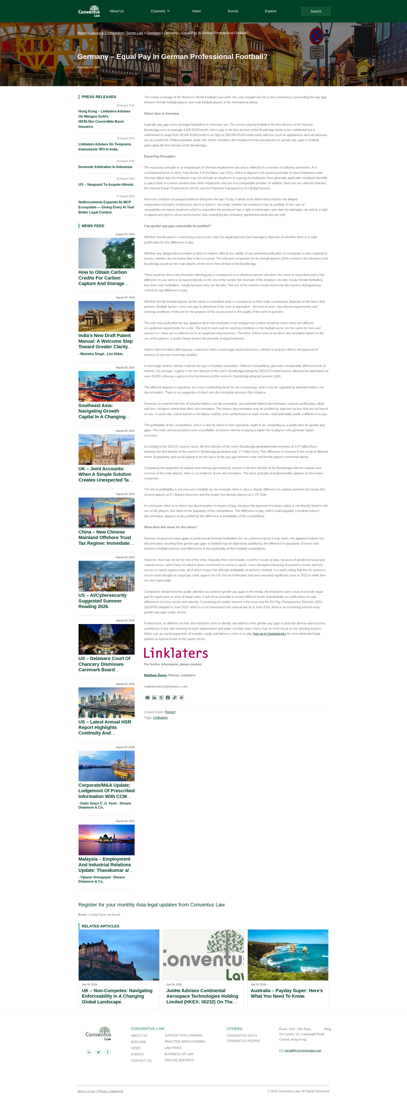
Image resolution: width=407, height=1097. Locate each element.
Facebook (108, 1052)
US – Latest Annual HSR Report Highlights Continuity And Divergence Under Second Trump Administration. (104, 736)
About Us (139, 1035)
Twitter (98, 1052)
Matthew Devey (155, 675)
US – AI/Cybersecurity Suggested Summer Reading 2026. (102, 601)
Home (81, 33)
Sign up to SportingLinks (269, 633)
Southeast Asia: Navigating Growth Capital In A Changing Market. (101, 414)
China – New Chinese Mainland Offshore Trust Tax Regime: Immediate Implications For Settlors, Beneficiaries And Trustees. (106, 546)
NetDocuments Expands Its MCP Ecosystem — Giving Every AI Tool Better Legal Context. (106, 207)
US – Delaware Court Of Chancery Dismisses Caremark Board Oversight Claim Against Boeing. (105, 670)
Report (170, 712)
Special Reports (179, 1060)
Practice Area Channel (185, 1041)
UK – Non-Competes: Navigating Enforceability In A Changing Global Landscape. (117, 996)
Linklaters (160, 717)
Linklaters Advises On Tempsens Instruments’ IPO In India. (104, 146)
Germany (153, 33)
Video (136, 1048)
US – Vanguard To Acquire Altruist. (106, 184)
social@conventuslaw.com (302, 1050)
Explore (138, 1042)
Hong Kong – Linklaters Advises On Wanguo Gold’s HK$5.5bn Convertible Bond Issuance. (104, 119)
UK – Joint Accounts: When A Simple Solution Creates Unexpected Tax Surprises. (104, 477)
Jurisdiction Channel (183, 1035)
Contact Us (141, 1060)
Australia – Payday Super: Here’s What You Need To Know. (287, 993)
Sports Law (134, 33)
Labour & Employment (107, 33)
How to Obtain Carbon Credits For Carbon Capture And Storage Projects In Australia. (102, 281)
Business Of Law (178, 1054)
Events (137, 1054)
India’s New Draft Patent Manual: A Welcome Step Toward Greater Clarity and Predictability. (105, 344)
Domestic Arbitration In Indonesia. (105, 167)
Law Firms (173, 1048)
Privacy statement (110, 1091)
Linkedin (89, 1052)
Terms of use (86, 1091)
